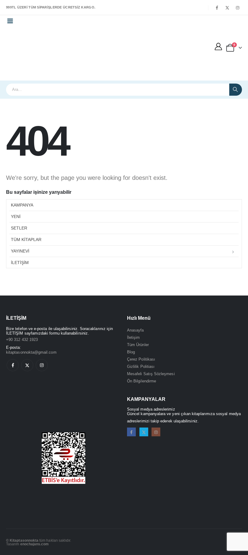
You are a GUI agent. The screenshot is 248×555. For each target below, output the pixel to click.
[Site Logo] (32, 53)
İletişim (20, 262)
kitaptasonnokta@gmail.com (31, 352)
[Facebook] (217, 7)
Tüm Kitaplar (26, 239)
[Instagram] (237, 7)
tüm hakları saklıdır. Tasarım (38, 542)
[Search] (235, 90)
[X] (227, 7)
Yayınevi (20, 251)
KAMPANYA (22, 205)
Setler (19, 228)
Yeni (16, 216)
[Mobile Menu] (10, 21)
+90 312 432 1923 (22, 339)
